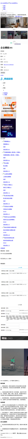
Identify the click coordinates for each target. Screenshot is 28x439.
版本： (2, 56)
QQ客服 (5, 94)
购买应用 (3, 72)
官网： (2, 64)
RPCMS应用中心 (5, 3)
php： (2, 59)
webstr (2, 75)
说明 (4, 248)
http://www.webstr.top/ (9, 64)
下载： (2, 67)
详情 (2, 248)
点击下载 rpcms (18, 16)
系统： (2, 61)
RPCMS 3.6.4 (9, 437)
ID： (2, 53)
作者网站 (5, 93)
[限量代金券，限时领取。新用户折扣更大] (8, 117)
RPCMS (10, 433)
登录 (2, 1)
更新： (2, 70)
